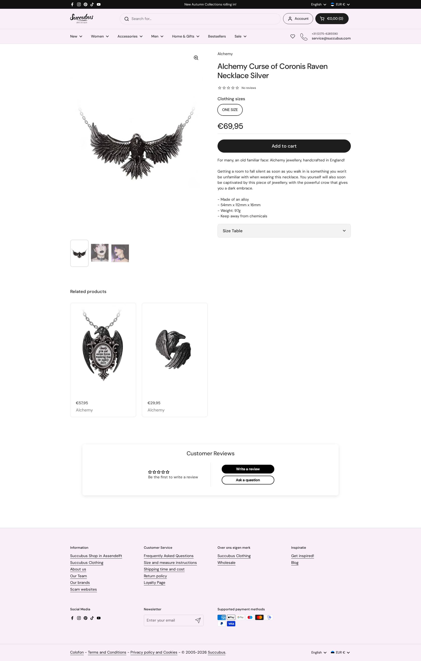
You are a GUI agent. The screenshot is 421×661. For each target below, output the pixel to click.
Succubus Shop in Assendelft (96, 555)
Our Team (78, 575)
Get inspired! (302, 555)
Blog (294, 562)
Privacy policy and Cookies (153, 652)
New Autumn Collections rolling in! (210, 4)
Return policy (155, 575)
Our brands (80, 582)
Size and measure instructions (170, 562)
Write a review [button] (248, 469)
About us (78, 569)
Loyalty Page (154, 582)
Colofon (77, 652)
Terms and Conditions (107, 652)
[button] (332, 18)
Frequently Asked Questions (169, 555)
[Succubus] (81, 19)
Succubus (216, 652)
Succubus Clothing (86, 562)
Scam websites (83, 589)
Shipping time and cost (164, 569)
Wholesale (226, 562)
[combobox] (200, 18)
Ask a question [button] (248, 480)
